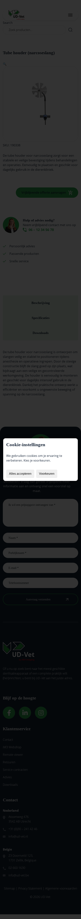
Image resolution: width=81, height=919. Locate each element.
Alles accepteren (20, 473)
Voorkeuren (46, 473)
